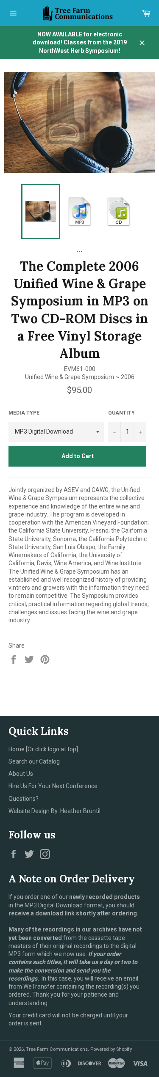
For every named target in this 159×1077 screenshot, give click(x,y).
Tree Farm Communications (57, 1049)
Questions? (23, 798)
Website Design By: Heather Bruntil (54, 811)
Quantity (121, 413)
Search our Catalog (34, 761)
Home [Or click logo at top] (43, 749)
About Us (20, 773)
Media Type (23, 413)
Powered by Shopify (111, 1049)
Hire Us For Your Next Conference (53, 786)
